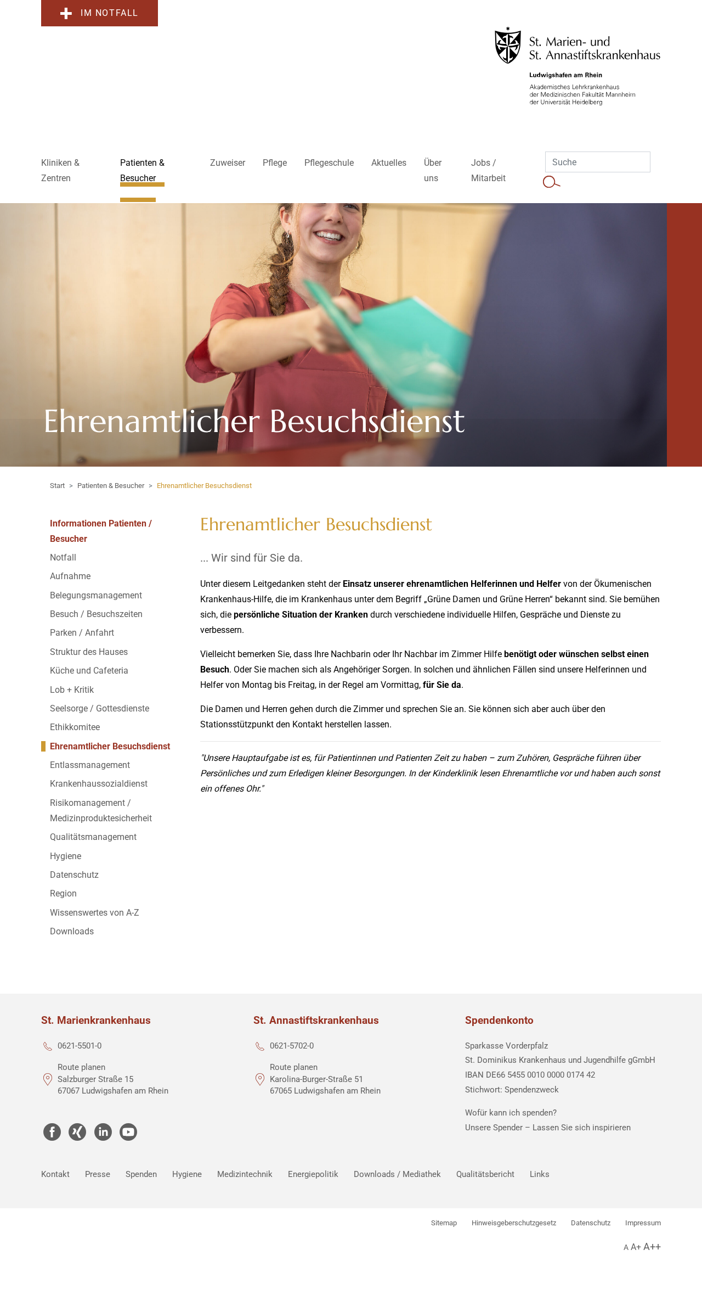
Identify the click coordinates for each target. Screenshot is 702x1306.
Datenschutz (590, 1223)
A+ (636, 1247)
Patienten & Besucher (110, 485)
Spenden (141, 1174)
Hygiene (187, 1174)
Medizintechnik (245, 1174)
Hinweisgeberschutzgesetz (514, 1223)
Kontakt (55, 1174)
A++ (652, 1246)
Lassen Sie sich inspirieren (582, 1128)
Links (540, 1174)
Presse (97, 1174)
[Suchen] (552, 181)
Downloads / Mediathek (397, 1174)
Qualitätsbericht (485, 1174)
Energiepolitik (313, 1174)
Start (57, 485)
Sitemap (444, 1223)
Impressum (643, 1223)
